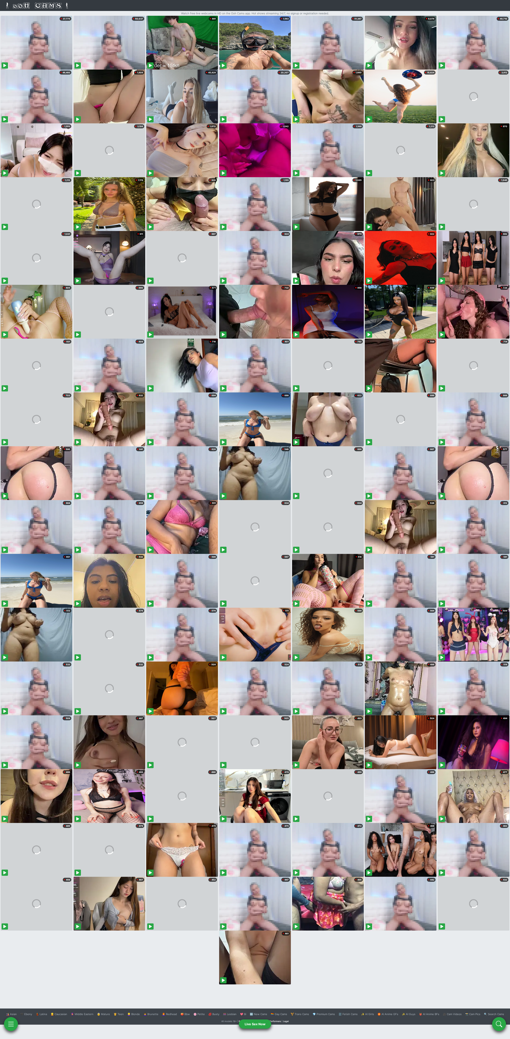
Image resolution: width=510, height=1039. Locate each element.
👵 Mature (103, 1014)
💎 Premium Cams (324, 1014)
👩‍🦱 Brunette (150, 1014)
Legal (286, 1021)
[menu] (11, 1024)
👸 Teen (119, 1014)
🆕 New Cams (258, 1014)
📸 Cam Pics (472, 1014)
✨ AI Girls (367, 1014)
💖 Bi (243, 1014)
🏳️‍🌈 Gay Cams (279, 1014)
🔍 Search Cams (494, 1014)
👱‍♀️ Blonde (133, 1014)
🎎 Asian (11, 1014)
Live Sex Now (255, 1024)
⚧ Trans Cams (300, 1014)
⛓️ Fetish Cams (348, 1014)
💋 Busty (213, 1014)
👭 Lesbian (229, 1014)
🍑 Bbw (185, 1014)
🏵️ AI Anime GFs (388, 1014)
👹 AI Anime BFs (429, 1014)
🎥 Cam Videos (452, 1014)
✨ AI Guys (408, 1014)
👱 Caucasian (59, 1014)
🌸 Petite (199, 1014)
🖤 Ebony (26, 1014)
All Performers (273, 1021)
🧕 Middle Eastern (82, 1014)
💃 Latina (41, 1014)
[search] (499, 1024)
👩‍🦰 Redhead (169, 1014)
